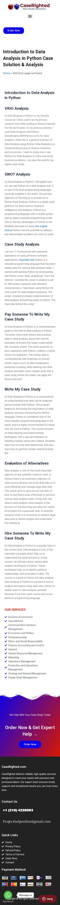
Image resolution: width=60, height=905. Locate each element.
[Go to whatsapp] (8, 895)
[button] (30, 16)
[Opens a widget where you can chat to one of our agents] (47, 899)
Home (6, 73)
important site (26, 259)
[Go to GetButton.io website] (8, 901)
